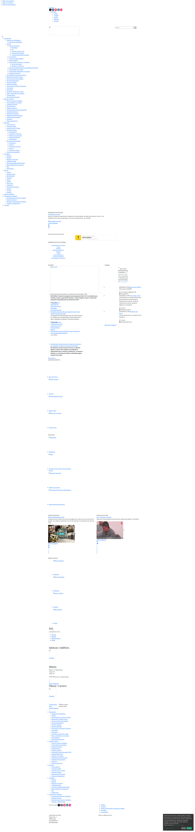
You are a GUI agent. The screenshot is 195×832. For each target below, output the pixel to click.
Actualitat (52, 778)
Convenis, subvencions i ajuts (59, 734)
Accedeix (51, 658)
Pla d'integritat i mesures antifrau (61, 717)
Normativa (54, 732)
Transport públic (56, 769)
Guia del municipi (56, 772)
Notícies (53, 635)
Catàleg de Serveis (56, 747)
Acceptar (189, 828)
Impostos (54, 761)
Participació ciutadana (55, 794)
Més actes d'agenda (110, 325)
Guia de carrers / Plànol (58, 770)
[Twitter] (50, 9)
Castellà (56, 15)
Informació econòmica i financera (61, 728)
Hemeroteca (55, 792)
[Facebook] (53, 9)
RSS (52, 791)
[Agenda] (118, 267)
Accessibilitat (104, 812)
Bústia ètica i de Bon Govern (59, 719)
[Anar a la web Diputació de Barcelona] (122, 824)
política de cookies (178, 825)
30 (127, 280)
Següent (55, 223)
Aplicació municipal (57, 783)
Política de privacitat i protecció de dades (112, 808)
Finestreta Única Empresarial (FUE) (61, 752)
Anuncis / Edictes (56, 725)
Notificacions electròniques (59, 758)
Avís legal (103, 810)
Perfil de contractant (57, 756)
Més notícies (51, 358)
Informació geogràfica (57, 776)
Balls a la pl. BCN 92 (135, 287)
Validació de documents (58, 759)
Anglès (56, 17)
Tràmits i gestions (56, 750)
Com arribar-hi (55, 767)
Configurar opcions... (169, 828)
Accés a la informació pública (59, 721)
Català (56, 14)
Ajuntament (52, 712)
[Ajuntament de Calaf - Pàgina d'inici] (64, 30)
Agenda (53, 636)
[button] (51, 250)
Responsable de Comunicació (59, 789)
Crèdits (103, 805)
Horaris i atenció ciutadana (59, 743)
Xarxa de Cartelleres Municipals (60, 787)
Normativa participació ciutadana (61, 796)
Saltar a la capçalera (8, 1)
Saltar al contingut (7, 3)
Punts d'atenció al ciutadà (58, 745)
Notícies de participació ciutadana (61, 800)
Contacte (51, 7)
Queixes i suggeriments (58, 802)
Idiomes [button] (53, 12)
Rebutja (184, 828)
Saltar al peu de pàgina (9, 4)
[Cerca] (135, 27)
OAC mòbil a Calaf (135, 296)
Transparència (55, 737)
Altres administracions (57, 739)
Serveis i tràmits (53, 741)
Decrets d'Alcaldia (56, 726)
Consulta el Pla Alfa (96, 237)
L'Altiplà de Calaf (56, 785)
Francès (56, 21)
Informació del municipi (58, 774)
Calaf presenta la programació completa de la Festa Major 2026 (69, 294)
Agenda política (55, 638)
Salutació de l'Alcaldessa (58, 714)
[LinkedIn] (58, 9)
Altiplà (53, 640)
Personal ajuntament (57, 723)
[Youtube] (56, 9)
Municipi (51, 765)
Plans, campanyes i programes (60, 736)
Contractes (54, 730)
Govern (53, 715)
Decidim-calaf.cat (56, 798)
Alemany (56, 19)
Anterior (50, 223)
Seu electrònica (55, 748)
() (75, 527)
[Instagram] (61, 9)
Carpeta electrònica (57, 754)
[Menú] (2, 36)
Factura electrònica (57, 763)
